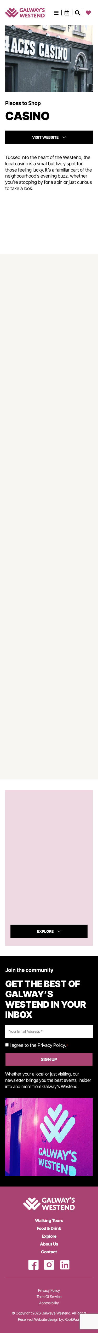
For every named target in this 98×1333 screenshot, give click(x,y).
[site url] (25, 12)
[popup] (56, 12)
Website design (46, 1319)
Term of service (49, 1297)
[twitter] (65, 1265)
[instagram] (49, 1265)
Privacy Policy (51, 1045)
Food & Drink (49, 1228)
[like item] (77, 12)
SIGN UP (49, 1059)
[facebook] (33, 1265)
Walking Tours (49, 1220)
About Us (49, 1244)
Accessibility (49, 1303)
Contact (49, 1251)
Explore (49, 1236)
